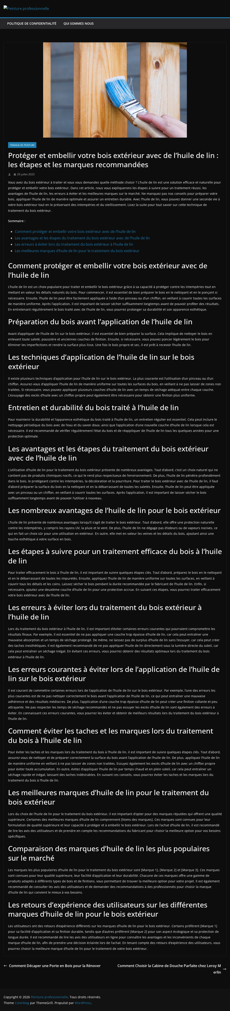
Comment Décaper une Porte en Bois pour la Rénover (55, 965)
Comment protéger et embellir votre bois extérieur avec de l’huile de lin (75, 231)
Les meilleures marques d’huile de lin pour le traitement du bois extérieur (77, 250)
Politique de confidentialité (31, 23)
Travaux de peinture (22, 145)
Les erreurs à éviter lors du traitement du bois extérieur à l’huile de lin (74, 244)
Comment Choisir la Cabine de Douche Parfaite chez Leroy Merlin (169, 969)
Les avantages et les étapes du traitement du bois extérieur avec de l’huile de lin (82, 238)
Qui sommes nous (79, 23)
